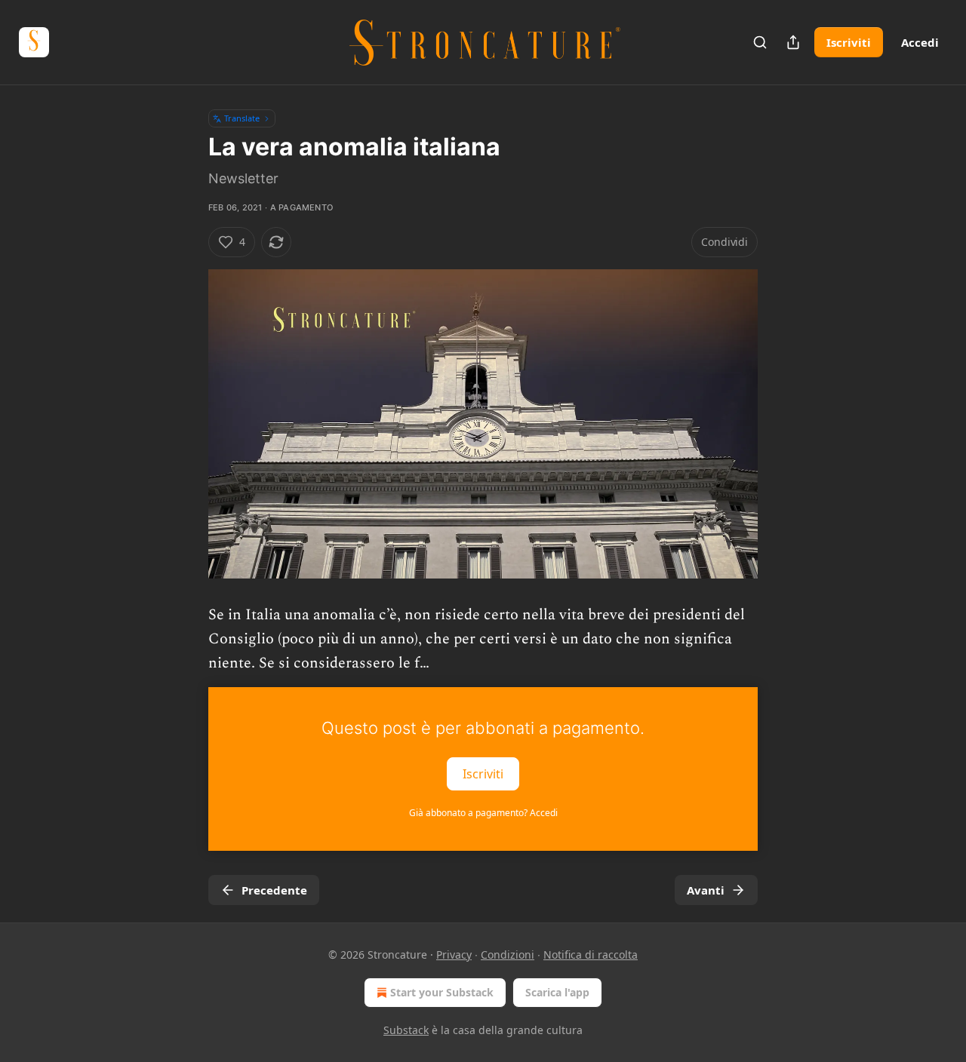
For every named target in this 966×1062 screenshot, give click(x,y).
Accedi (920, 42)
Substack (406, 1030)
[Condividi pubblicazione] (793, 42)
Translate (242, 118)
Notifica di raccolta (590, 954)
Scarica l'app (557, 992)
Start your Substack (442, 992)
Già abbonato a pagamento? (483, 812)
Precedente (274, 890)
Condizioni (507, 954)
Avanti (705, 890)
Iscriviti (848, 42)
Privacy (454, 954)
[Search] (760, 42)
